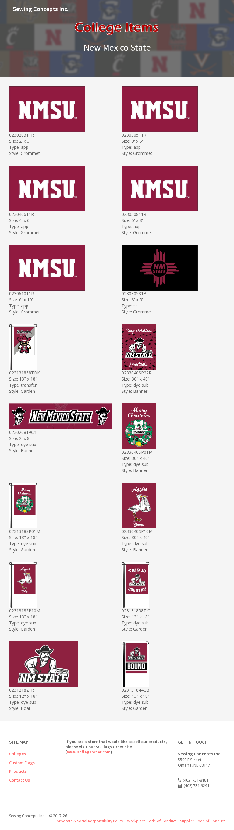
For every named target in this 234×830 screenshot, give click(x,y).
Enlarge (62, 126)
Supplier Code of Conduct (202, 821)
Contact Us (19, 780)
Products (18, 771)
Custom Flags (22, 762)
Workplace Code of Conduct (151, 821)
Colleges (17, 754)
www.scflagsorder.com (89, 752)
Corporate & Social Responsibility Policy (88, 821)
